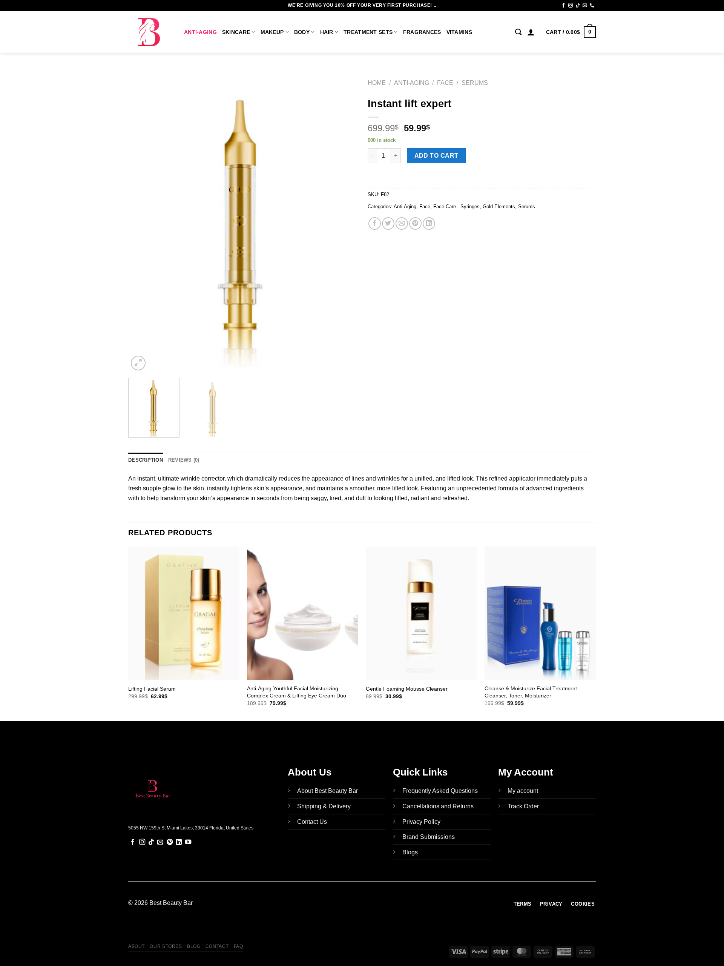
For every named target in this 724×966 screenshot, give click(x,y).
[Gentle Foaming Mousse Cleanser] (421, 613)
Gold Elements (499, 206)
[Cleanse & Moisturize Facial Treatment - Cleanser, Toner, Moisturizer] (540, 613)
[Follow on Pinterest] (170, 842)
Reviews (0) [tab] (183, 460)
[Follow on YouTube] (188, 842)
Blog (193, 946)
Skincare (236, 32)
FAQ (238, 946)
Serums (475, 83)
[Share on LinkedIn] (429, 223)
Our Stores (166, 946)
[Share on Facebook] (374, 223)
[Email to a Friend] (402, 223)
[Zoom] (138, 363)
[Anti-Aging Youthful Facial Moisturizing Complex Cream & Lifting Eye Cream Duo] (302, 613)
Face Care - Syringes (456, 206)
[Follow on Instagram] (570, 5)
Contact (217, 946)
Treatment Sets (368, 32)
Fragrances (422, 32)
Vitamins (459, 32)
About (136, 946)
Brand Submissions (428, 837)
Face (445, 83)
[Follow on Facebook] (563, 5)
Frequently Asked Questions (440, 791)
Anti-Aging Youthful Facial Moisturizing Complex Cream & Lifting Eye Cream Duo (296, 692)
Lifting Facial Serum (152, 689)
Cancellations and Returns (438, 806)
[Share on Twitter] (388, 223)
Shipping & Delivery (324, 806)
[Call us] (592, 5)
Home (377, 83)
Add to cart (436, 155)
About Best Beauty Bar (327, 791)
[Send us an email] (585, 5)
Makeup (272, 32)
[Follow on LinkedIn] (179, 842)
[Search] (518, 32)
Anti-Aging (200, 32)
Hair (326, 32)
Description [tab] (145, 460)
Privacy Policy (421, 822)
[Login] (531, 32)
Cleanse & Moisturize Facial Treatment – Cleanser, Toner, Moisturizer (533, 692)
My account (523, 791)
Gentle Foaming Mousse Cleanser (407, 689)
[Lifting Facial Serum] (183, 613)
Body (302, 32)
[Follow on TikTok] (577, 5)
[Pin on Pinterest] (415, 223)
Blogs (410, 852)
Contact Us (312, 822)
